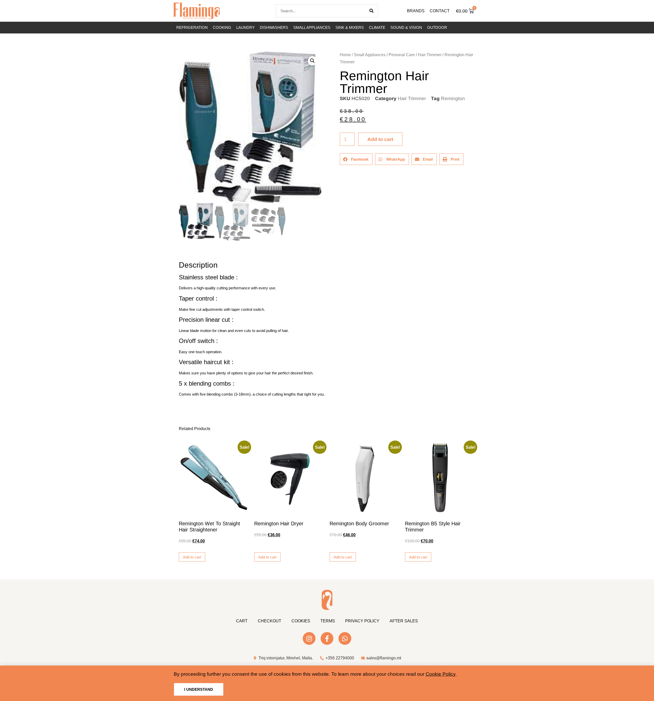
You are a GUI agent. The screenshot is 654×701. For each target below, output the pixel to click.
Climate (377, 27)
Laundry (245, 27)
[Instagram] (309, 638)
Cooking (222, 27)
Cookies (300, 621)
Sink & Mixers (349, 27)
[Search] (371, 11)
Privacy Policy (362, 621)
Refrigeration (192, 27)
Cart (242, 621)
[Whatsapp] (344, 638)
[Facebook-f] (327, 638)
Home (345, 55)
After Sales (404, 621)
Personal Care (402, 55)
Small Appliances (311, 27)
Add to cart (380, 139)
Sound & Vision (406, 27)
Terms (327, 621)
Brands (416, 11)
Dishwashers (274, 27)
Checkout (269, 621)
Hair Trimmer (429, 55)
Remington (453, 98)
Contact (440, 11)
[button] (312, 60)
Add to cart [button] (192, 557)
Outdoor (437, 27)
